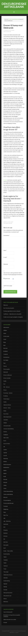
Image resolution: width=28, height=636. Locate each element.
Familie (4, 381)
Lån (4, 446)
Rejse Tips (5, 515)
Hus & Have (5, 413)
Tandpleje (5, 559)
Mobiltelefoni (6, 467)
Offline (5, 485)
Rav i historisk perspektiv (8, 308)
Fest (4, 384)
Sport (4, 548)
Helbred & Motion (7, 404)
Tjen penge (5, 571)
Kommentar (6, 235)
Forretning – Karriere (7, 393)
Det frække (5, 360)
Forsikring (5, 395)
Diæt (4, 363)
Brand (7, 223)
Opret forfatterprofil (7, 612)
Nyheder (5, 482)
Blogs (4, 342)
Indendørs (5, 419)
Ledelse (5, 449)
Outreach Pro (13, 631)
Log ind (16, 632)
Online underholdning (8, 494)
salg (4, 518)
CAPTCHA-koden (7, 285)
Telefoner (5, 565)
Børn (4, 345)
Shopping (5, 530)
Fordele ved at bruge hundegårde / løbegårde (13, 317)
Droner (5, 180)
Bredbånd (5, 351)
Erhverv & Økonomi (7, 375)
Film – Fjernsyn (6, 387)
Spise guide (5, 545)
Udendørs (5, 577)
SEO (4, 527)
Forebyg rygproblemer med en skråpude (11, 311)
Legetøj (5, 452)
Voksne (5, 598)
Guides (5, 401)
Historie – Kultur (7, 407)
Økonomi (5, 497)
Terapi (4, 568)
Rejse (4, 512)
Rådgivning (5, 509)
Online (4, 488)
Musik (4, 476)
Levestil (5, 455)
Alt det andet (10, 221)
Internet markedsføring (8, 428)
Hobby (4, 410)
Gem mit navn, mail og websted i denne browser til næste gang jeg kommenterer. (12, 273)
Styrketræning (6, 553)
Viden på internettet (7, 592)
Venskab (5, 589)
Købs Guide (6, 437)
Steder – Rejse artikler (8, 550)
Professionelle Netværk (8, 503)
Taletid (4, 556)
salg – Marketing (6, 521)
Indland (5, 422)
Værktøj (5, 586)
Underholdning (6, 580)
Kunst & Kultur (6, 443)
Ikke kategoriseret (7, 416)
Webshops (5, 601)
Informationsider (7, 425)
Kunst (4, 440)
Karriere (5, 431)
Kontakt (5, 622)
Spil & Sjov (5, 542)
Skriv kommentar (7, 31)
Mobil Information (7, 464)
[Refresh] (13, 278)
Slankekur (5, 533)
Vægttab (5, 583)
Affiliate (5, 330)
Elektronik (5, 372)
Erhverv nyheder (6, 378)
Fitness (5, 390)
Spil (4, 539)
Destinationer (6, 357)
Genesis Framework (21, 631)
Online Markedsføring (8, 491)
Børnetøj (5, 348)
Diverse (5, 366)
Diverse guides (6, 369)
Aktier (4, 333)
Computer (5, 354)
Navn (5, 250)
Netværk (5, 479)
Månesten (5, 305)
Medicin (5, 461)
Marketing (5, 458)
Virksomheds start (7, 595)
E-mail (5, 257)
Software (5, 536)
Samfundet (5, 524)
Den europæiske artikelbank (14, 5)
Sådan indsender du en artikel (9, 619)
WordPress (12, 632)
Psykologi (5, 506)
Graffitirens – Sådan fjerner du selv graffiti (12, 314)
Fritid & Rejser (6, 398)
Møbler (5, 470)
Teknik (4, 562)
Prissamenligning (7, 500)
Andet (4, 339)
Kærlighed (5, 434)
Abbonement (6, 327)
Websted (5, 264)
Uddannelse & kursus (8, 574)
